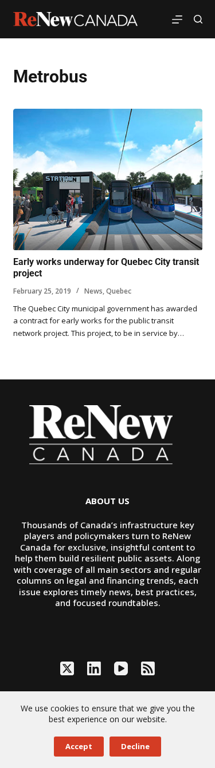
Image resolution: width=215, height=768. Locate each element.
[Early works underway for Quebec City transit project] (107, 180)
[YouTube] (121, 668)
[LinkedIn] (94, 668)
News (93, 291)
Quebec (118, 291)
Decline (135, 746)
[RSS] (148, 668)
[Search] (198, 19)
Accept (78, 746)
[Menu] (177, 19)
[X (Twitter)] (67, 668)
